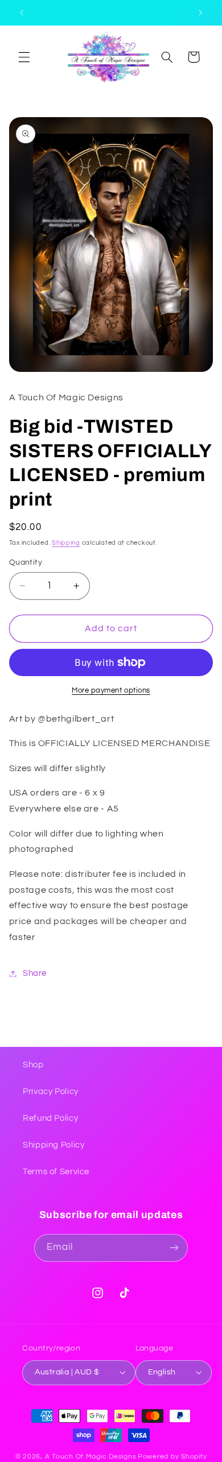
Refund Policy (50, 1118)
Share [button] (35, 973)
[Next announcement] (200, 12)
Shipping (66, 543)
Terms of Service (56, 1171)
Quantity (25, 562)
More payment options (111, 690)
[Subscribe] (174, 1248)
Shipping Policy (53, 1145)
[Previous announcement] (21, 12)
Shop (33, 1065)
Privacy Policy (51, 1091)
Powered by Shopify (172, 1456)
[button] (24, 57)
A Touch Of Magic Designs (91, 1456)
